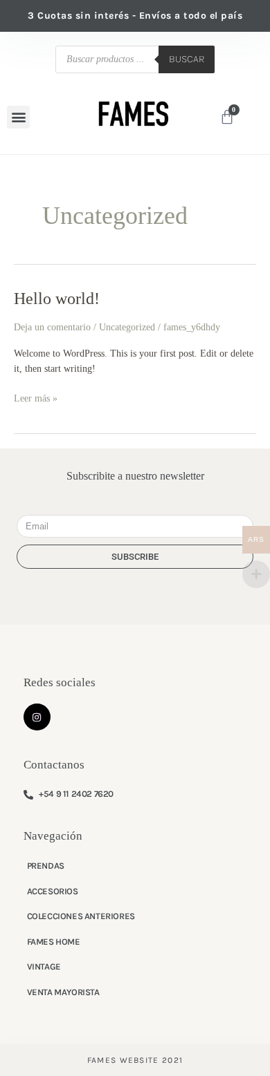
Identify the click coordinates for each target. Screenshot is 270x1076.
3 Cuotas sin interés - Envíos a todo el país (135, 15)
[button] (18, 117)
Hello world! (57, 299)
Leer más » (35, 397)
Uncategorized (127, 327)
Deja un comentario (52, 327)
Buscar (186, 59)
